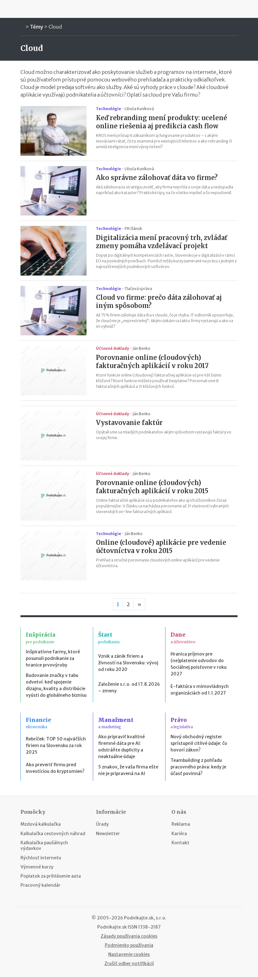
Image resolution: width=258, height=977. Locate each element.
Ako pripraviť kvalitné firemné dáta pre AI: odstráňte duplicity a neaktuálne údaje (121, 746)
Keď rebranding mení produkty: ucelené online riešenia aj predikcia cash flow (161, 122)
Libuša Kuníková (139, 108)
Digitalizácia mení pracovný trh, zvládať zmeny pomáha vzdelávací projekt (161, 242)
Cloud (55, 27)
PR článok (133, 228)
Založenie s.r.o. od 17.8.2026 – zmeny (129, 687)
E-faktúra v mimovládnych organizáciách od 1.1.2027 (200, 690)
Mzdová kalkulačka (40, 824)
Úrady (102, 824)
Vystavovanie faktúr (129, 423)
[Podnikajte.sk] (129, 9)
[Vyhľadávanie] (236, 9)
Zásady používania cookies (129, 936)
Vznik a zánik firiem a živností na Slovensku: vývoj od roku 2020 (128, 662)
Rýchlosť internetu (40, 858)
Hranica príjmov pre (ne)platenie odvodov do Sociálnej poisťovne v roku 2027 (199, 664)
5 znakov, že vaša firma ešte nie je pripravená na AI (128, 770)
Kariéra (179, 833)
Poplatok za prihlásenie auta (50, 876)
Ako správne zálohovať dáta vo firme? (157, 177)
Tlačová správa (138, 288)
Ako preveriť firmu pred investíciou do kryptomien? (55, 768)
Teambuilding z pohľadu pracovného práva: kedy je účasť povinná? (198, 766)
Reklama (180, 824)
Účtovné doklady (112, 348)
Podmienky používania (129, 945)
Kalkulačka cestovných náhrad (52, 833)
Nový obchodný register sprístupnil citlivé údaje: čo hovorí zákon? (199, 743)
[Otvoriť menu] (22, 9)
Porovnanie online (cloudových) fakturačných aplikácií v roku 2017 (152, 362)
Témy (36, 27)
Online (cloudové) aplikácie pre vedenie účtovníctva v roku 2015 (161, 547)
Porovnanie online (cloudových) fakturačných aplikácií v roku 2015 (152, 487)
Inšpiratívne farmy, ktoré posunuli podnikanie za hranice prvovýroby (53, 658)
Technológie (108, 108)
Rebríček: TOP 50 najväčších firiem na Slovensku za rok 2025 (56, 745)
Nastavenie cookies (129, 954)
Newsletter (108, 833)
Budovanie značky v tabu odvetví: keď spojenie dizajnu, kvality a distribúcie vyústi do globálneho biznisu (56, 685)
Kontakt (180, 843)
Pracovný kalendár (40, 885)
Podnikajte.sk (112, 927)
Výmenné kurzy (36, 867)
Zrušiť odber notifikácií (129, 963)
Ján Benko (141, 348)
